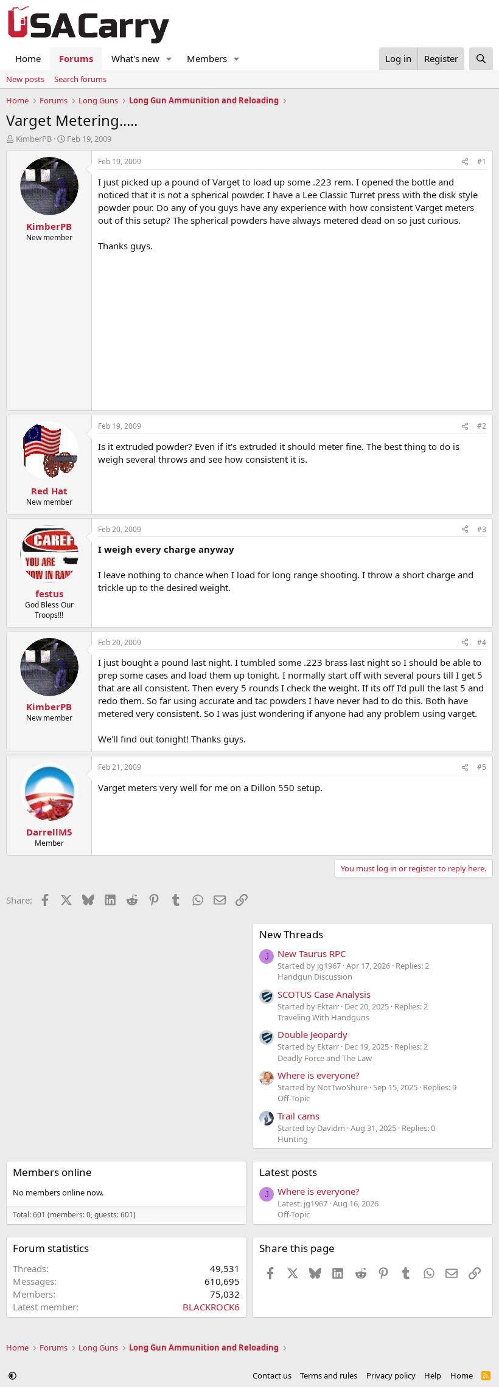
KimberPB (34, 138)
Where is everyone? (318, 1075)
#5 (481, 767)
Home (28, 58)
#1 (481, 161)
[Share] (465, 162)
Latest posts (288, 1172)
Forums (76, 58)
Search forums (80, 79)
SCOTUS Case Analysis (324, 994)
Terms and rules (328, 1375)
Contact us (272, 1375)
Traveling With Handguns (323, 1017)
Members (207, 58)
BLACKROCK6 (211, 1307)
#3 (481, 529)
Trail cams (298, 1116)
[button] (169, 58)
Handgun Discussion (314, 976)
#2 (481, 426)
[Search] (481, 58)
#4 (481, 642)
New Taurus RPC (311, 953)
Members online (52, 1172)
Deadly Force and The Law (324, 1058)
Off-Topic (293, 1098)
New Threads (291, 934)
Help (432, 1375)
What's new (135, 58)
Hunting (292, 1138)
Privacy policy (391, 1375)
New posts (25, 79)
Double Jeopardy (312, 1034)
